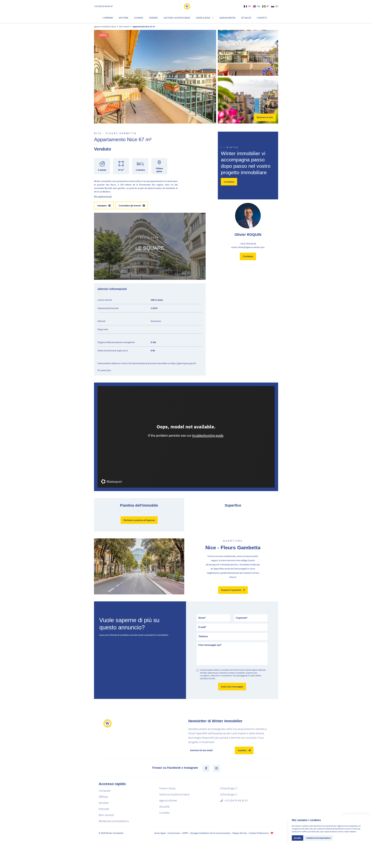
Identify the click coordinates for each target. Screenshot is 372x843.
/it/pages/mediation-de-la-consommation (210, 833)
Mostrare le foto (265, 117)
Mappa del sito (240, 833)
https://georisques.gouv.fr (183, 363)
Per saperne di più (103, 196)
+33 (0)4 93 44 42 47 (103, 6)
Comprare (108, 17)
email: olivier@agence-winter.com (247, 247)
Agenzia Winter (227, 17)
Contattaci (229, 181)
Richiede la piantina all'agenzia (139, 520)
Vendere (153, 17)
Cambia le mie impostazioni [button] (318, 838)
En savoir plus (104, 370)
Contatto (262, 17)
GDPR (185, 833)
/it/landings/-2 (228, 788)
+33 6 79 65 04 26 (248, 243)
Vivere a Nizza (167, 788)
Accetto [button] (297, 838)
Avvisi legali (160, 833)
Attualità (246, 17)
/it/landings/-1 (228, 794)
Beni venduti (124, 26)
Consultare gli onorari (130, 205)
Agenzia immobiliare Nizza (105, 26)
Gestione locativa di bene (177, 17)
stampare (102, 205)
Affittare (123, 17)
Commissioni (174, 833)
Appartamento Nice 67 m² (144, 26)
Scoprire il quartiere (231, 590)
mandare (242, 750)
